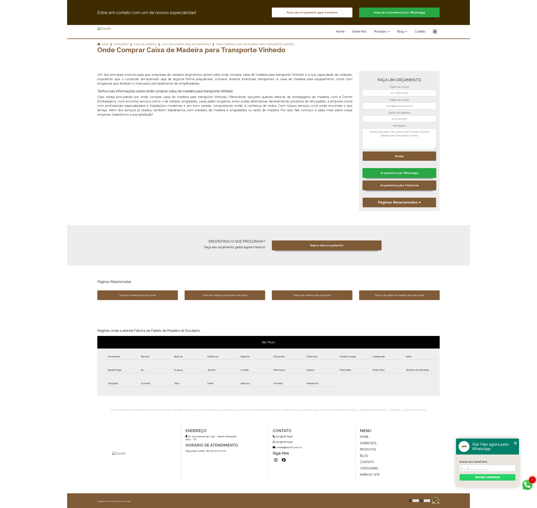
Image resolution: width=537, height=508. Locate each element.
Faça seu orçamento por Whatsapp (399, 12)
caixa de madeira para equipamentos (186, 44)
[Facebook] (284, 460)
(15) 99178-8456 (284, 436)
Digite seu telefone (399, 112)
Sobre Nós (359, 31)
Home (340, 31)
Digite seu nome (399, 86)
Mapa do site (370, 474)
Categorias (121, 44)
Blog (400, 31)
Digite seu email (399, 99)
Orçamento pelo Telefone (399, 185)
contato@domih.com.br (288, 447)
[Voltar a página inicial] (104, 29)
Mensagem (399, 125)
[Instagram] (276, 460)
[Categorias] (435, 32)
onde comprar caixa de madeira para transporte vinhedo (255, 44)
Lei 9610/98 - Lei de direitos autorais (407, 410)
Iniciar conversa (487, 477)
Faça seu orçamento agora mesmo (312, 12)
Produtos (380, 31)
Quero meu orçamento (326, 245)
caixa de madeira (145, 44)
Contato (420, 31)
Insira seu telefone (473, 461)
